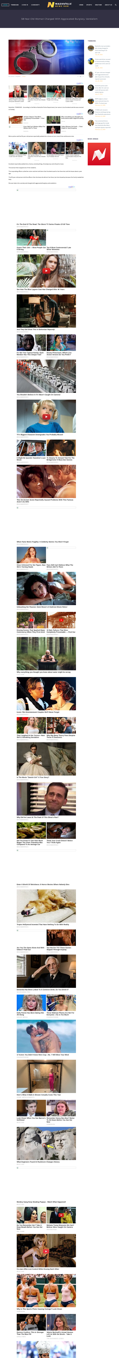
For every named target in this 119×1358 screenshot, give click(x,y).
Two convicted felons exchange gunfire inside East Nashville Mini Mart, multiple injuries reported (102, 124)
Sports (89, 5)
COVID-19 (25, 5)
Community (35, 5)
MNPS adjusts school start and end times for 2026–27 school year (102, 101)
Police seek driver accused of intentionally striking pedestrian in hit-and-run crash (102, 62)
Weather (98, 5)
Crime (81, 5)
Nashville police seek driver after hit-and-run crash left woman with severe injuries (102, 89)
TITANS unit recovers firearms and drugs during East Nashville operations (102, 112)
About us (108, 5)
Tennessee (15, 5)
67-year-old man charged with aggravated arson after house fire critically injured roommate (102, 76)
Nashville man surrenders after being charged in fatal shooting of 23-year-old (102, 49)
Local (5, 5)
